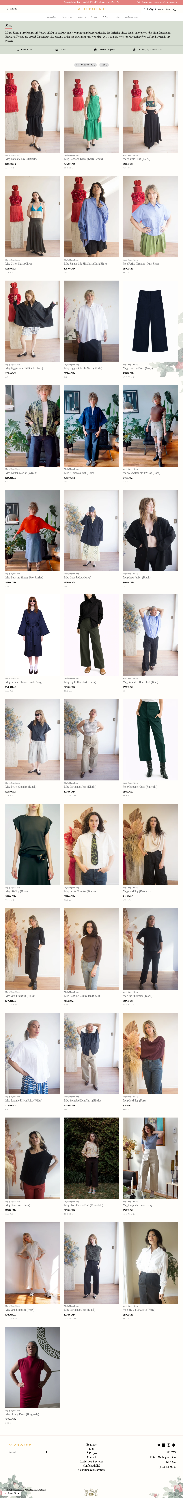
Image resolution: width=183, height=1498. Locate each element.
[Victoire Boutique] (91, 9)
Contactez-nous (147, 2)
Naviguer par (66, 16)
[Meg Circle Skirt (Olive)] (32, 216)
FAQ (138, 2)
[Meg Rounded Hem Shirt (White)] (32, 1053)
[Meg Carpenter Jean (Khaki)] (91, 739)
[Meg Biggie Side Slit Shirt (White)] (91, 321)
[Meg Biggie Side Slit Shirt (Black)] (32, 321)
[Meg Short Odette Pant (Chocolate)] (91, 1158)
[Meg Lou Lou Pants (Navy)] (150, 321)
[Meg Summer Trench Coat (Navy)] (32, 635)
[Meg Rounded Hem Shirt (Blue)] (150, 635)
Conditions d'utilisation (91, 1470)
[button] (85, 65)
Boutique (91, 1444)
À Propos (106, 16)
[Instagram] (168, 1445)
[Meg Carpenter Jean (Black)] (91, 1263)
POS (26, 1490)
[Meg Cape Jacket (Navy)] (91, 530)
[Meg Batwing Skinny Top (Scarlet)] (32, 530)
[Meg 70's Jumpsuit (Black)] (32, 949)
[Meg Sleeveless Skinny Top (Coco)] (150, 426)
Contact (91, 1457)
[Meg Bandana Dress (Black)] (32, 112)
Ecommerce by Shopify (38, 1490)
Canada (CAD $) (160, 2)
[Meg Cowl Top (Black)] (32, 1158)
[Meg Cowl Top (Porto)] (150, 1053)
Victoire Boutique (18, 1490)
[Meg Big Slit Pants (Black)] (150, 949)
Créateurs (82, 16)
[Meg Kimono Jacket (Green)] (32, 426)
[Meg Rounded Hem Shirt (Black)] (91, 1053)
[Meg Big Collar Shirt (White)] (150, 1263)
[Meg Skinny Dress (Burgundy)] (32, 1367)
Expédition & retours (91, 1461)
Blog (91, 1449)
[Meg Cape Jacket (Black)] (150, 530)
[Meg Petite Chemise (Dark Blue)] (150, 216)
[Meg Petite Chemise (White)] (91, 844)
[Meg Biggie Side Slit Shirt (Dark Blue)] (91, 216)
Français (172, 2)
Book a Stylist (150, 9)
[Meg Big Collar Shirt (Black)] (91, 635)
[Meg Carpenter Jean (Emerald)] (150, 739)
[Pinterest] (173, 1445)
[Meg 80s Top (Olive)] (32, 844)
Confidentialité (91, 1465)
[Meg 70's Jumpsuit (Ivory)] (32, 1263)
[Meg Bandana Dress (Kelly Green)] (91, 112)
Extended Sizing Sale (73, 2)
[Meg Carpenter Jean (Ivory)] (150, 1158)
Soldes (94, 16)
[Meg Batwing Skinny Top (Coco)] (91, 949)
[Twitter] (158, 1445)
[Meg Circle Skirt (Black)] (150, 112)
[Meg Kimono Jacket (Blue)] (91, 426)
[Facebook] (163, 1445)
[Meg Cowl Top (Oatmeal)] (150, 844)
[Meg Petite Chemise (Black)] (32, 739)
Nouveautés (51, 16)
